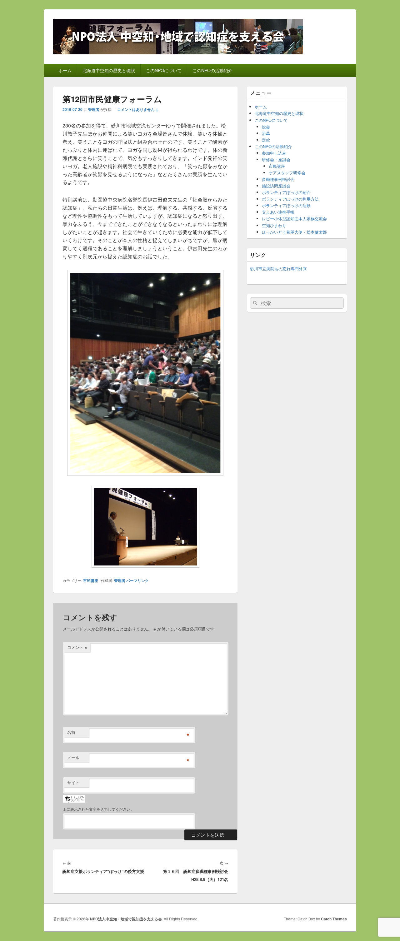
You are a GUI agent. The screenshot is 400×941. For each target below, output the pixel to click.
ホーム (65, 70)
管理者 (93, 109)
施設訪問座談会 (276, 186)
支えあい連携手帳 (278, 212)
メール (73, 757)
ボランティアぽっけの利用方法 (290, 199)
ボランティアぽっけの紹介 (286, 192)
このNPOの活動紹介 (212, 70)
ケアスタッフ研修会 (287, 173)
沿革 (266, 133)
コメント (77, 647)
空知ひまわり (274, 225)
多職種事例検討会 (278, 179)
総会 (266, 127)
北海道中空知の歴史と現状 (108, 70)
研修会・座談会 (276, 159)
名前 (71, 732)
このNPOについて (164, 70)
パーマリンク (137, 580)
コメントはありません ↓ (137, 109)
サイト (73, 782)
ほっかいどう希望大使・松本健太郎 (294, 232)
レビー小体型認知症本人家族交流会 (294, 219)
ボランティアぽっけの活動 (286, 205)
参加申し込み (274, 153)
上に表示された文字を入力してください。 (98, 809)
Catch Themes (334, 919)
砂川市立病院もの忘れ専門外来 (278, 268)
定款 (266, 140)
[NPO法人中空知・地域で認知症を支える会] (178, 52)
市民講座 (90, 580)
